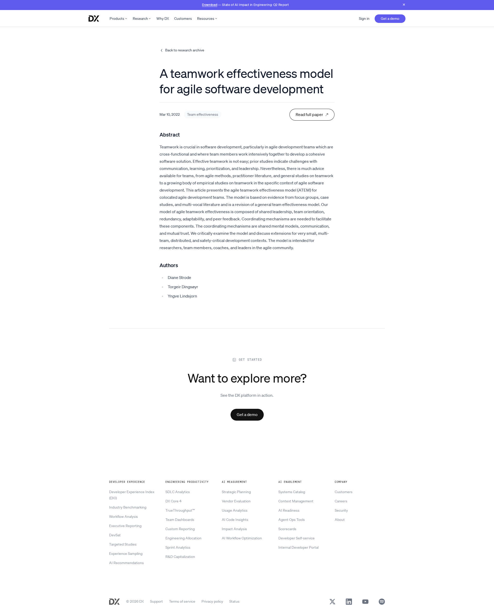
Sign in (364, 18)
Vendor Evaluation (236, 501)
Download (209, 4)
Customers (183, 18)
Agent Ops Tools (291, 519)
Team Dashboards (179, 519)
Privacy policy (212, 601)
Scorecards (287, 529)
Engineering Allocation (183, 538)
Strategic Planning (236, 492)
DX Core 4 (173, 501)
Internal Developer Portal (298, 547)
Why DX (162, 18)
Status (234, 601)
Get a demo (390, 18)
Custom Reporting (180, 529)
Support (156, 601)
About (340, 519)
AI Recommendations (126, 562)
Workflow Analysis (123, 516)
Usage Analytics (235, 510)
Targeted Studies (123, 544)
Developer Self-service (296, 538)
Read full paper (309, 114)
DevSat (115, 535)
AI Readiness (288, 510)
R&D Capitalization (180, 556)
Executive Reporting (125, 525)
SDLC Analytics (177, 492)
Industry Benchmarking (127, 507)
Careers (341, 501)
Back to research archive (184, 50)
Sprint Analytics (177, 547)
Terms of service (182, 601)
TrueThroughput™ (180, 510)
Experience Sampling (126, 553)
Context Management (295, 501)
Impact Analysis (234, 529)
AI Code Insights (235, 519)
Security (341, 510)
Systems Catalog (291, 492)
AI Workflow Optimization (242, 538)
